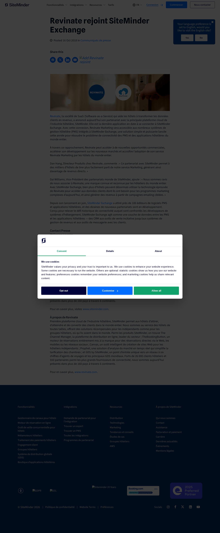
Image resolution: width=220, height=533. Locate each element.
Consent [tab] (62, 251)
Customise (108, 290)
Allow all (156, 290)
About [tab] (158, 251)
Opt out (63, 290)
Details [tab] (110, 251)
